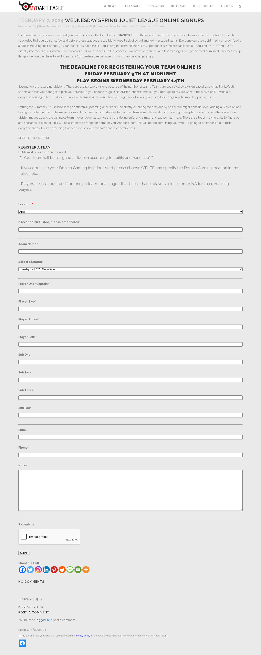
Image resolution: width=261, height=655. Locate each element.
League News (106, 26)
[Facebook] (22, 569)
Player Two (27, 301)
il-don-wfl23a (67, 26)
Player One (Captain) (34, 283)
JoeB (125, 26)
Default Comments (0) (30, 607)
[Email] (78, 569)
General (51, 26)
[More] (86, 569)
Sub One (24, 354)
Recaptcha (26, 524)
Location (25, 204)
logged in (42, 620)
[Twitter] (30, 569)
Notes (22, 465)
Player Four (27, 337)
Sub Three (26, 390)
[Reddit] (62, 569)
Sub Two (24, 372)
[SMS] (70, 569)
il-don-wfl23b (87, 26)
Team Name (28, 244)
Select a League (31, 261)
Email (23, 430)
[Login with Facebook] (22, 643)
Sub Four (24, 408)
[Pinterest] (54, 569)
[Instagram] (38, 569)
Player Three (28, 319)
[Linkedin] (46, 569)
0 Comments (141, 26)
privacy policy (82, 635)
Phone (23, 447)
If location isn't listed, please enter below (49, 222)
